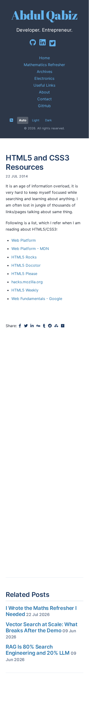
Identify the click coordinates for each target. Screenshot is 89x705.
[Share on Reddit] (50, 326)
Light (35, 120)
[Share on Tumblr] (44, 326)
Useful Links (44, 85)
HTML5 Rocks (24, 257)
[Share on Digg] (38, 326)
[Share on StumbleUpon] (56, 326)
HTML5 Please (24, 273)
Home (44, 57)
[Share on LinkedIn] (32, 326)
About (44, 92)
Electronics (44, 78)
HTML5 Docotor (26, 265)
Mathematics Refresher (44, 64)
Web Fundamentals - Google (36, 298)
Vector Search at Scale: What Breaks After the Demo (41, 630)
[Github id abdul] (34, 44)
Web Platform (23, 240)
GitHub (44, 105)
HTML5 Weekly (24, 290)
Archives (44, 71)
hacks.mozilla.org (27, 281)
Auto (22, 120)
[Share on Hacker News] (62, 326)
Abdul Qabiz (44, 15)
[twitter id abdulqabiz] (54, 45)
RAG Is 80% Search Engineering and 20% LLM (41, 653)
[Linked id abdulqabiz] (44, 44)
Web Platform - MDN (30, 248)
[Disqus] (44, 394)
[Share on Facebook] (20, 326)
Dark (48, 120)
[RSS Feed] (11, 120)
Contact (44, 99)
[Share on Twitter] (26, 326)
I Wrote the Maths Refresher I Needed (41, 611)
